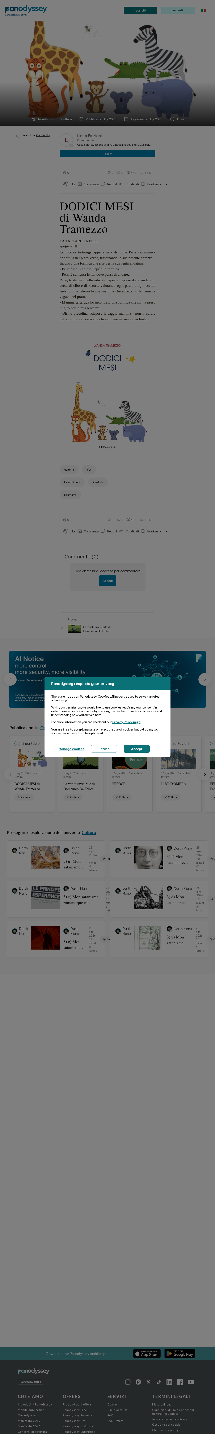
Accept (136, 749)
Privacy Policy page (126, 722)
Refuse (103, 749)
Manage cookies (71, 749)
